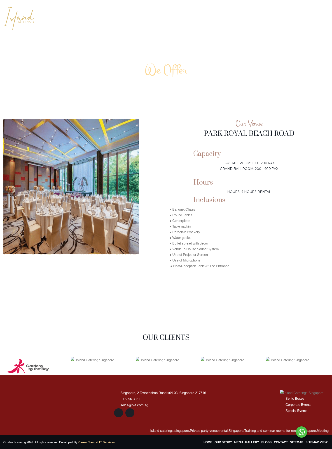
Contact (316, 17)
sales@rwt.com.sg (134, 405)
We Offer (200, 17)
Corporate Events (298, 404)
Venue (253, 17)
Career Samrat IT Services (96, 442)
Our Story (173, 17)
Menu (238, 442)
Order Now (229, 17)
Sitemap (296, 442)
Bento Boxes (294, 398)
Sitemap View (316, 442)
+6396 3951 (131, 399)
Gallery (275, 17)
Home (151, 17)
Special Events (296, 411)
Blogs (295, 17)
